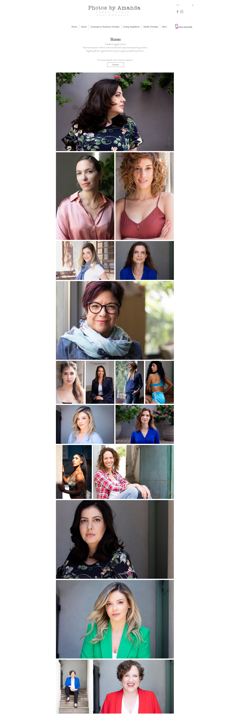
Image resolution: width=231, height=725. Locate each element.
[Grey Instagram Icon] (182, 12)
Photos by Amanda (115, 8)
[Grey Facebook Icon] (177, 12)
